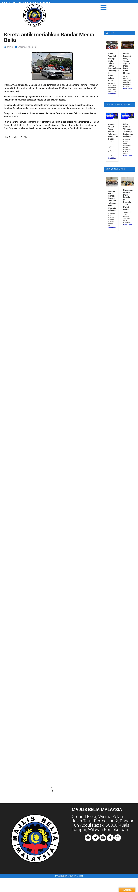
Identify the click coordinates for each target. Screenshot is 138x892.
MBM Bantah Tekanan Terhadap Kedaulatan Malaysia (128, 130)
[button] (52, 788)
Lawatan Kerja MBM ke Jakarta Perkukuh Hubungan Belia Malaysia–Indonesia (112, 201)
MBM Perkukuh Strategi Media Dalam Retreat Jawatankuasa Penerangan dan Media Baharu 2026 (114, 67)
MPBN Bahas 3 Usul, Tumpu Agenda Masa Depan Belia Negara (127, 63)
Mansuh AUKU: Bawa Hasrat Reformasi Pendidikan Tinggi (113, 131)
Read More (112, 94)
